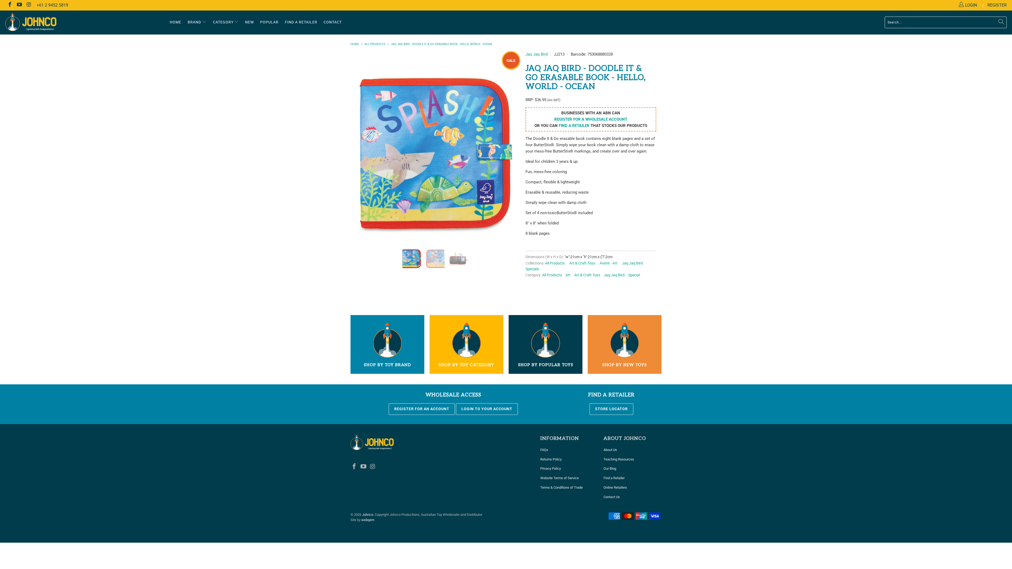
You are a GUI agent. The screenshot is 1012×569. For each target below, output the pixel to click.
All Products (555, 263)
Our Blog (610, 468)
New (249, 22)
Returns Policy (551, 459)
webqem (367, 520)
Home (175, 22)
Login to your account (486, 409)
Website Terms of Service (559, 478)
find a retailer (574, 125)
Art (568, 275)
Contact (333, 22)
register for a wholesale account (590, 119)
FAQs (544, 450)
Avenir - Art (608, 263)
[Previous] (359, 156)
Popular (269, 22)
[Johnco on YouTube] (19, 5)
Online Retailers (615, 487)
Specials (532, 269)
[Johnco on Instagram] (28, 5)
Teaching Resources (619, 459)
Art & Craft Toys (582, 263)
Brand (195, 22)
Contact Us (612, 497)
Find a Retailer (614, 478)
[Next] (511, 156)
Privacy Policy (550, 468)
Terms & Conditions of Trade (561, 487)
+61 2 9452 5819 (52, 5)
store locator (611, 409)
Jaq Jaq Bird (537, 54)
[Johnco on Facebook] (9, 5)
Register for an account (421, 409)
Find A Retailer (301, 22)
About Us (610, 450)
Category (224, 22)
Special (634, 275)
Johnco (367, 515)
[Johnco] (83, 23)
